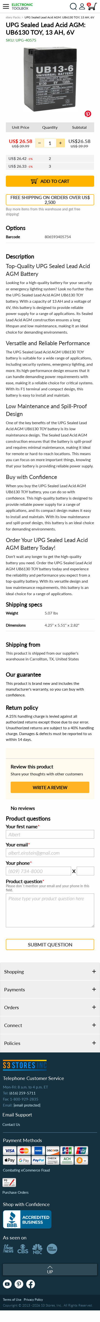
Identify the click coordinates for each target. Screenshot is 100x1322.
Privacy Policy (33, 1299)
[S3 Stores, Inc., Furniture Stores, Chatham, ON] (27, 1219)
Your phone (18, 863)
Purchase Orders (15, 1192)
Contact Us (11, 1124)
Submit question (50, 944)
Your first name (22, 826)
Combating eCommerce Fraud (26, 1170)
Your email (17, 845)
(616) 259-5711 (22, 1093)
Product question (24, 881)
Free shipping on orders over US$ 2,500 (50, 200)
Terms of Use (12, 1299)
